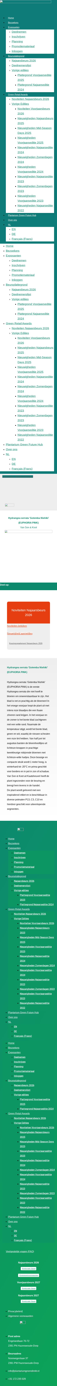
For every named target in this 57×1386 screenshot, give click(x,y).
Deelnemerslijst (21, 65)
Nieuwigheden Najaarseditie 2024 (35, 150)
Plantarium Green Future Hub (22, 215)
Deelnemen (19, 31)
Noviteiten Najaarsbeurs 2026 (30, 99)
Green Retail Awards (18, 94)
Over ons (12, 220)
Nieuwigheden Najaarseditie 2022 (35, 208)
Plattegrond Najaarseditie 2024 (33, 87)
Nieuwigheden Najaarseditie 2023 (35, 179)
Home (11, 18)
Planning (17, 41)
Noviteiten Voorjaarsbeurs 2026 (34, 111)
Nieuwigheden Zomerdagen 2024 (35, 160)
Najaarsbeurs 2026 (24, 60)
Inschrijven (18, 36)
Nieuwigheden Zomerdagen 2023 (35, 189)
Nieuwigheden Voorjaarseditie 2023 (30, 198)
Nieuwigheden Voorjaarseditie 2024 (30, 169)
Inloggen (17, 51)
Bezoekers (13, 22)
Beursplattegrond (16, 56)
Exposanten (13, 27)
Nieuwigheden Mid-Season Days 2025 (35, 130)
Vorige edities (20, 70)
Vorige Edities (20, 103)
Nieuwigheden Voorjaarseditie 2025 (30, 140)
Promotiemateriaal (23, 46)
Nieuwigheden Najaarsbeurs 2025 (35, 121)
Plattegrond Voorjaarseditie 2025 (34, 77)
